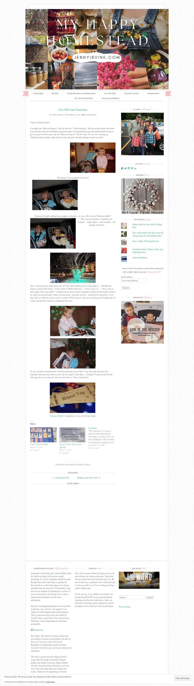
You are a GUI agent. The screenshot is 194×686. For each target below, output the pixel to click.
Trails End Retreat (110, 98)
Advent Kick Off (61, 477)
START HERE (38, 93)
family (87, 465)
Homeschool (153, 93)
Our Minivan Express (73, 109)
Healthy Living (131, 93)
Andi (93, 415)
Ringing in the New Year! (88, 477)
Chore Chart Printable (39, 444)
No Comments (90, 115)
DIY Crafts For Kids (84, 98)
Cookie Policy (50, 682)
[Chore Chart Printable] (43, 435)
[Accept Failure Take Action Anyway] (72, 435)
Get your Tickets (56, 415)
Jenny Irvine (57, 115)
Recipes (55, 93)
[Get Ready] (102, 438)
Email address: (127, 277)
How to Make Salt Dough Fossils (146, 241)
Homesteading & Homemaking (81, 93)
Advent (81, 465)
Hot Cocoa (47, 300)
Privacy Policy (125, 606)
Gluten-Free (110, 93)
